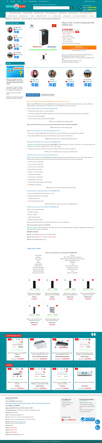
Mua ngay (79, 47)
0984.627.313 (18, 37)
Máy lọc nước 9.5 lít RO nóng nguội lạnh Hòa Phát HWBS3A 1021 (34, 320)
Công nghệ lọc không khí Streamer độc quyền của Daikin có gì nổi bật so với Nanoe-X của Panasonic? (14, 89)
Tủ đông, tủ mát (57, 16)
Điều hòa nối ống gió (51, 13)
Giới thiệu (13, 1)
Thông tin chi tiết (33, 95)
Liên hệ (25, 1)
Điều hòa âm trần (27, 13)
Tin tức (19, 1)
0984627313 (92, 10)
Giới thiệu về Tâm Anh (67, 402)
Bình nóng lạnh (24, 16)
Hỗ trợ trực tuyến (90, 1)
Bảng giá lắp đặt (32, 1)
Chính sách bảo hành (44, 1)
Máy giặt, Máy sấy (12, 16)
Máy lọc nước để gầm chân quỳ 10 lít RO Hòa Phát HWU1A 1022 (52, 320)
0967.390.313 (18, 29)
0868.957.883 (18, 54)
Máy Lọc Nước (67, 16)
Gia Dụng (91, 16)
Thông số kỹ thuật (47, 95)
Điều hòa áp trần (73, 13)
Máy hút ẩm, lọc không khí (80, 16)
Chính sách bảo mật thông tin (87, 404)
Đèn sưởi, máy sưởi (41, 16)
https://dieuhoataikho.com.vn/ (17, 434)
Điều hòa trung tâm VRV (86, 13)
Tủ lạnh (32, 16)
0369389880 (92, 7)
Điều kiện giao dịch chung (86, 402)
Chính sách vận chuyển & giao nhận (86, 407)
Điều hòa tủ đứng (39, 13)
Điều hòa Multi (62, 13)
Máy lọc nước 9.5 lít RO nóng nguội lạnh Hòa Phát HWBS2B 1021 (88, 295)
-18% (77, 32)
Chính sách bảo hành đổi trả (86, 409)
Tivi (49, 16)
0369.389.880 (18, 46)
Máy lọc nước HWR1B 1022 (34, 104)
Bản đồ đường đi (66, 404)
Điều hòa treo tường (15, 13)
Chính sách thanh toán (85, 411)
